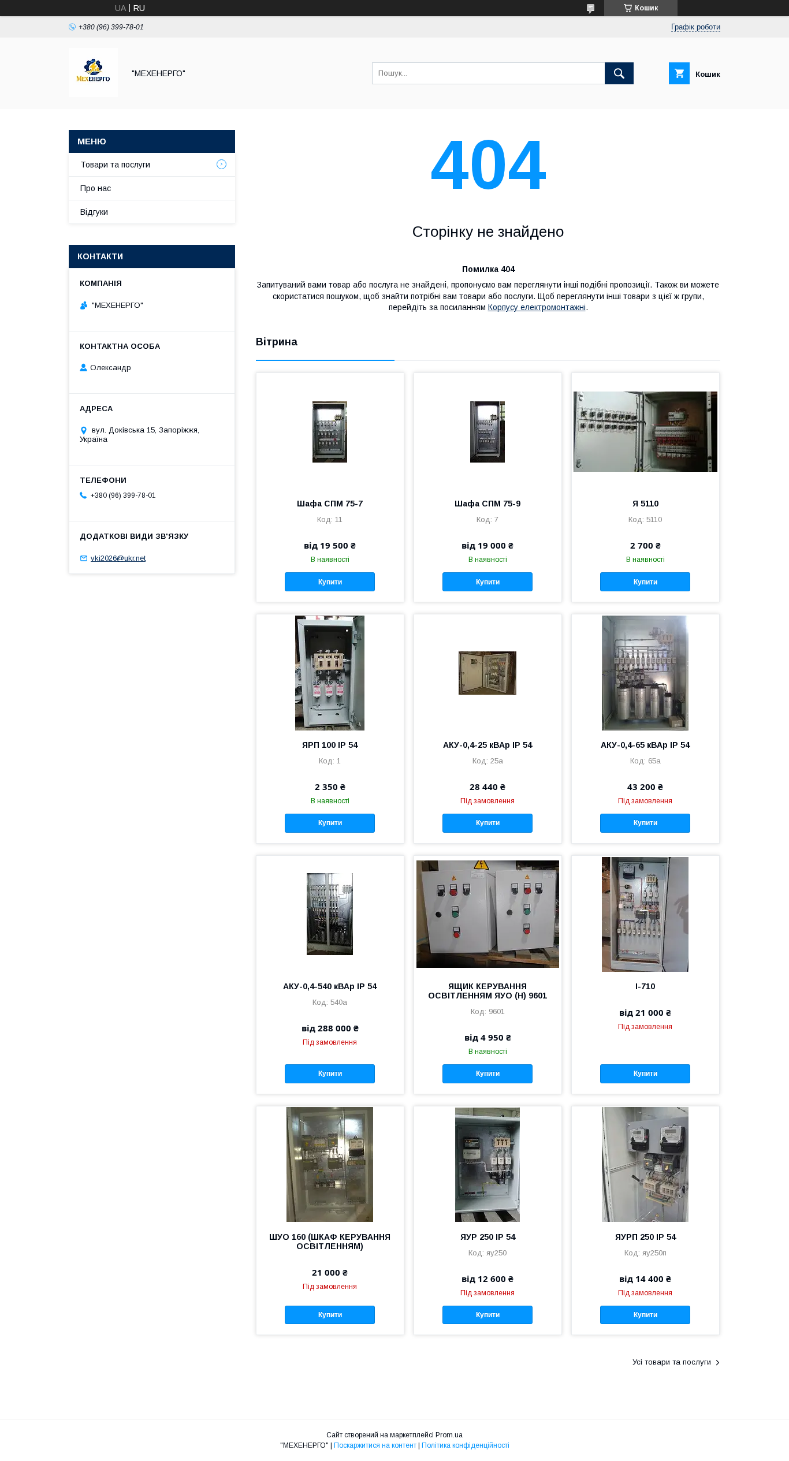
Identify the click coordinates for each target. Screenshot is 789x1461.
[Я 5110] (645, 431)
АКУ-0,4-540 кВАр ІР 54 (330, 986)
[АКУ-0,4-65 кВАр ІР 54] (645, 672)
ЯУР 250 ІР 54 (487, 1237)
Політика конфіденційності (465, 1445)
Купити (330, 582)
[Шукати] (619, 73)
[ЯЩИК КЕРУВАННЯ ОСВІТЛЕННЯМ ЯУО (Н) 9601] (487, 913)
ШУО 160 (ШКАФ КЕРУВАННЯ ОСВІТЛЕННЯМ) (329, 1241)
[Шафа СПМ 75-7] (330, 431)
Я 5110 (645, 503)
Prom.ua (449, 1435)
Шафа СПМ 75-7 (330, 503)
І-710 (645, 986)
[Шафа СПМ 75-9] (487, 431)
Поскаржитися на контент (375, 1445)
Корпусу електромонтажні (537, 307)
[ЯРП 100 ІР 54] (330, 672)
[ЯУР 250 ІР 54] (487, 1164)
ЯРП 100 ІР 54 (330, 745)
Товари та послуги (115, 164)
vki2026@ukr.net (118, 558)
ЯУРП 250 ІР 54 (645, 1237)
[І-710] (645, 913)
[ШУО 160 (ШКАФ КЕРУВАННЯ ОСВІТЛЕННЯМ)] (330, 1164)
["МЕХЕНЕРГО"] (93, 94)
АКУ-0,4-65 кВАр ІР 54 (645, 745)
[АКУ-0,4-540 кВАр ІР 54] (330, 913)
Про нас (95, 188)
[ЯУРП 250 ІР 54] (645, 1164)
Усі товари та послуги (671, 1362)
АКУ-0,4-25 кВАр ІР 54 (487, 745)
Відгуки (94, 212)
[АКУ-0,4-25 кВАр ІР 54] (487, 672)
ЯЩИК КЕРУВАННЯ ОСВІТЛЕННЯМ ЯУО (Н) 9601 (487, 991)
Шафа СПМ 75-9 (487, 503)
